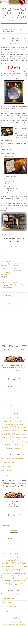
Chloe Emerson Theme (18, 622)
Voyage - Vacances (14, 448)
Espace (8, 285)
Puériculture (10, 442)
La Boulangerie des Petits (8, 462)
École (20, 448)
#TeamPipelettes (7, 418)
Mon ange (20, 440)
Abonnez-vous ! (14, 406)
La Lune (5, 287)
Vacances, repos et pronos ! (8, 475)
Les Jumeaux (14, 437)
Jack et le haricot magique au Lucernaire (12, 458)
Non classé (25, 440)
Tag (26, 442)
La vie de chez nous (16, 434)
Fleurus (11, 58)
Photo (2, 442)
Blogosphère (21, 418)
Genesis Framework (8, 624)
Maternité (24, 437)
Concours (7, 421)
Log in (23, 624)
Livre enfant (10, 287)
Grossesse (12, 430)
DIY (2, 431)
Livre (8, 283)
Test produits (13, 283)
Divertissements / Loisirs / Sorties (14, 427)
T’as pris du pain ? (6, 467)
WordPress (18, 624)
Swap (24, 442)
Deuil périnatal (19, 424)
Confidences (13, 421)
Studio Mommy (16, 618)
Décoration (6, 431)
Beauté (14, 418)
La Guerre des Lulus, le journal (9, 471)
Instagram (19, 430)
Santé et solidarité (17, 442)
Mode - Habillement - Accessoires (9, 440)
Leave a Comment (18, 43)
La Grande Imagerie (20, 285)
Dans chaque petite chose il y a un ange (14, 13)
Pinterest (6, 442)
